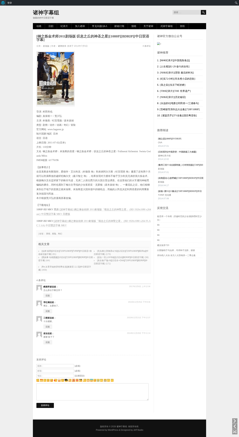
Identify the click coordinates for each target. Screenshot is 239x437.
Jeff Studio (138, 430)
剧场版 (46, 46)
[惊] (51, 381)
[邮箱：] (71, 371)
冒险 (54, 233)
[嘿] (37, 381)
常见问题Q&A (99, 26)
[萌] (80, 381)
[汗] (101, 381)
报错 (133, 26)
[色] (41, 381)
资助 (182, 26)
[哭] (98, 381)
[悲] (44, 381)
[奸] (69, 381)
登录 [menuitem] (9, 2)
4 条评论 (147, 46)
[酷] (66, 381)
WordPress (113, 430)
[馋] (108, 381)
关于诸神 (148, 26)
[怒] (73, 381)
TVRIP (161, 195)
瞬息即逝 (47, 287)
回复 (48, 295)
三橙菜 (46, 318)
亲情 (48, 233)
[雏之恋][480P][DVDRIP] (169, 139)
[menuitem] (3, 3)
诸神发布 (62, 46)
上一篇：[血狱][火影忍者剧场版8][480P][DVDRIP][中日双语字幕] (234, 426)
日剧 (50, 26)
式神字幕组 (166, 26)
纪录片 (64, 26)
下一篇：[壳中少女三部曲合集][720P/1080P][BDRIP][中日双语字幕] (234, 421)
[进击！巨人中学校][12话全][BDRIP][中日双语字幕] (120, 257)
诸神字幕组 (46, 12)
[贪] (88, 381)
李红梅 (46, 302)
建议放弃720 (163, 245)
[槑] (112, 381)
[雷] (59, 381)
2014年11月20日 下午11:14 (138, 333)
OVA (160, 142)
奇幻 (60, 233)
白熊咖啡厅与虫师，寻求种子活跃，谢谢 (176, 250)
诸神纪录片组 (164, 155)
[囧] (91, 381)
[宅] (105, 381)
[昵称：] (71, 366)
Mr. (158, 225)
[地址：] (71, 376)
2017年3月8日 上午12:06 (139, 286)
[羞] (94, 381)
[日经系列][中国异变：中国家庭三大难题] (177, 152)
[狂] (77, 381)
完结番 (168, 195)
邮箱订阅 (119, 26)
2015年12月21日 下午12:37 (138, 317)
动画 (38, 26)
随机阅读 (234, 431)
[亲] (55, 381)
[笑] (48, 381)
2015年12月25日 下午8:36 (139, 302)
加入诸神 (80, 26)
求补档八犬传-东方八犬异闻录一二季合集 (176, 255)
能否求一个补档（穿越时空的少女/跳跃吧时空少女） (179, 218)
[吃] (84, 381)
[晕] (62, 381)
